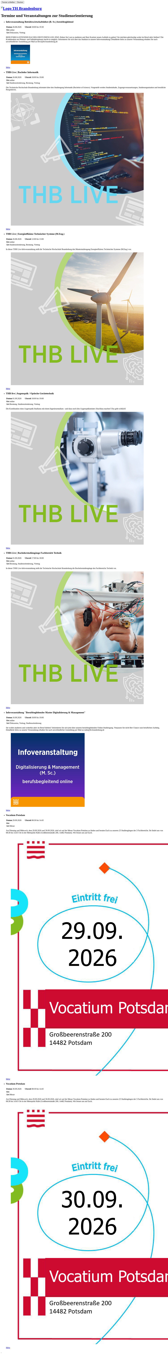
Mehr (8, 67)
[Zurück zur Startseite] (21, 8)
